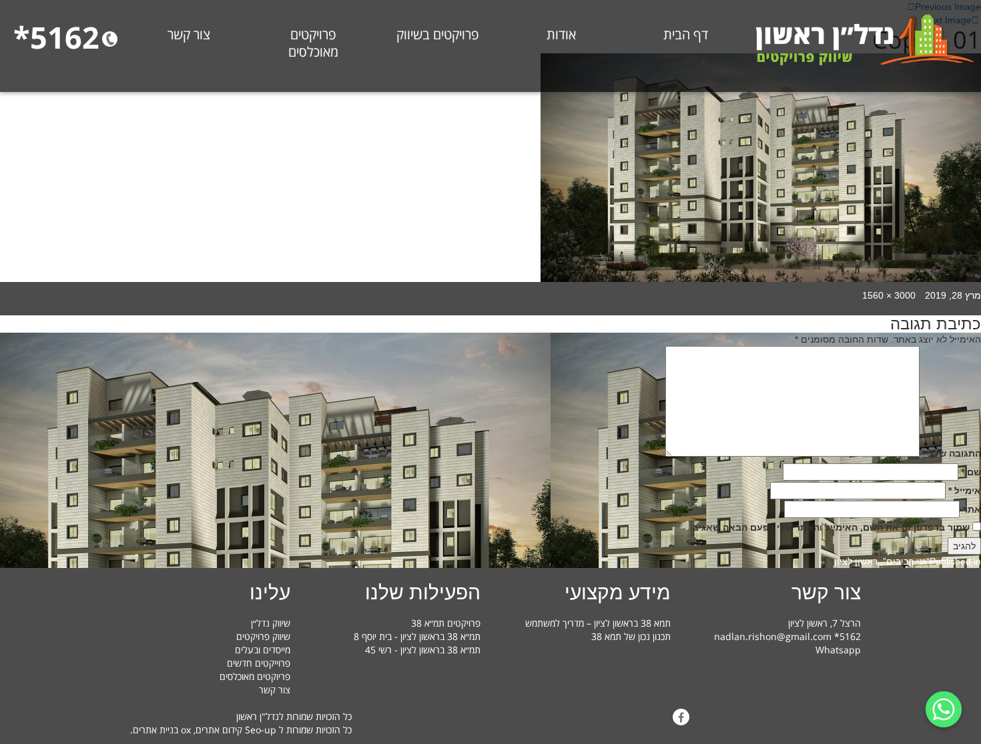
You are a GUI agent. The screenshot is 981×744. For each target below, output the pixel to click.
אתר (971, 509)
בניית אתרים (155, 729)
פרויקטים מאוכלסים (313, 43)
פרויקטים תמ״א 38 (445, 623)
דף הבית (685, 34)
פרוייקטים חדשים (258, 663)
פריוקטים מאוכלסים (255, 676)
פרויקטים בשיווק (437, 34)
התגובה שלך (951, 453)
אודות (561, 34)
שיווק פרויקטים (263, 636)
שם (971, 472)
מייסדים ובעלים (262, 649)
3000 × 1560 (889, 295)
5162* (56, 37)
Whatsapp (838, 649)
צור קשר (189, 34)
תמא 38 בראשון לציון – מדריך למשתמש (598, 623)
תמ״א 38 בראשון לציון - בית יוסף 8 (417, 636)
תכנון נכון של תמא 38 (631, 636)
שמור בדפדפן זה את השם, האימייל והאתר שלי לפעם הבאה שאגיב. (830, 527)
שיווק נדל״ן (270, 623)
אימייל (964, 490)
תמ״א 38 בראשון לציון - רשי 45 (422, 649)
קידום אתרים (219, 729)
